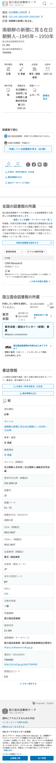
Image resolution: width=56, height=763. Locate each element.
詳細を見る (46, 97)
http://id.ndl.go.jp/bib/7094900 (20, 664)
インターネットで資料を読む (15, 722)
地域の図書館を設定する (27, 242)
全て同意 (42, 758)
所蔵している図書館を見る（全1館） (28, 149)
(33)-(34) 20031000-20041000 (24, 16)
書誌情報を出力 (15, 177)
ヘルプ (12, 236)
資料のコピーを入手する (13, 726)
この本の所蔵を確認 (39, 281)
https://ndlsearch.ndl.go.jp (18, 647)
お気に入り (8, 166)
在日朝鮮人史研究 (18, 12)
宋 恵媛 (8, 454)
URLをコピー (18, 166)
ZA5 (6, 593)
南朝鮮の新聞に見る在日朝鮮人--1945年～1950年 (26, 428)
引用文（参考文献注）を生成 (21, 171)
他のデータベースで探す (19, 182)
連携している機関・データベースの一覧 (31, 219)
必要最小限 (15, 758)
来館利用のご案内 (41, 316)
